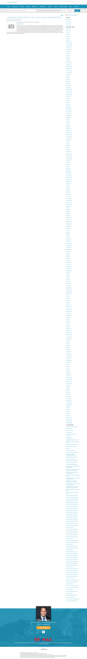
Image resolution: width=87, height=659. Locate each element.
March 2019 (68, 192)
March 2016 (68, 260)
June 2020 (68, 164)
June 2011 (68, 366)
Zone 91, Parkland (69, 593)
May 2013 (68, 322)
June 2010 (68, 388)
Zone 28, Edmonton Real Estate (72, 557)
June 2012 (68, 343)
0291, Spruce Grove (69, 430)
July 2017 (67, 230)
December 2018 (69, 198)
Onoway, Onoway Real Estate (71, 462)
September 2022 (69, 115)
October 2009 (68, 402)
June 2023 (68, 100)
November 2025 (69, 45)
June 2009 (68, 409)
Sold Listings (68, 24)
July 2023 (67, 98)
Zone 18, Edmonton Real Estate (72, 536)
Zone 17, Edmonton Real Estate (72, 534)
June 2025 (68, 55)
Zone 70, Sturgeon (69, 583)
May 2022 (68, 123)
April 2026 (68, 38)
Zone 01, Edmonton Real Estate (72, 506)
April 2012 (68, 347)
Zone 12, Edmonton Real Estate (72, 523)
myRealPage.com (44, 649)
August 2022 (68, 117)
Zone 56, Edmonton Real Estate (72, 570)
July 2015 (67, 273)
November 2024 (69, 68)
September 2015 (69, 270)
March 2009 (68, 415)
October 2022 (68, 113)
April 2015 (68, 279)
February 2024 (68, 85)
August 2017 (68, 228)
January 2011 (68, 375)
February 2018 (68, 217)
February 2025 (68, 62)
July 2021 (67, 141)
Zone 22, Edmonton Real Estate (72, 546)
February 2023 (68, 107)
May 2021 (68, 145)
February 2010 (68, 396)
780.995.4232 (46, 643)
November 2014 (69, 288)
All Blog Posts (68, 19)
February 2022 (68, 128)
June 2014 (68, 298)
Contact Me (42, 6)
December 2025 (69, 43)
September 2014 (69, 292)
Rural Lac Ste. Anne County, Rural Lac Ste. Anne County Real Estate (73, 470)
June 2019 (68, 187)
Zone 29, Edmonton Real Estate (72, 559)
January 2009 (68, 419)
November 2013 (69, 311)
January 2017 (68, 241)
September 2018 (69, 204)
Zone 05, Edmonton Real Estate (72, 514)
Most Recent (68, 28)
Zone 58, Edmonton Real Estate (72, 574)
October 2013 (68, 313)
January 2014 (68, 307)
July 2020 (67, 162)
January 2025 (68, 64)
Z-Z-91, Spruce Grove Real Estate (72, 504)
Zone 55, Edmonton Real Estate (72, 568)
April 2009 (68, 413)
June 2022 (68, 121)
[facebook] (43, 632)
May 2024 (68, 79)
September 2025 (69, 49)
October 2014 (68, 290)
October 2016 (68, 247)
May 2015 (68, 277)
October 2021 (68, 136)
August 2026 (68, 30)
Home (8, 6)
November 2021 (69, 134)
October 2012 (68, 336)
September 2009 (69, 403)
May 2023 (68, 102)
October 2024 (68, 70)
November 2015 (69, 266)
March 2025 (68, 60)
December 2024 (69, 66)
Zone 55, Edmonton (69, 566)
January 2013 (68, 330)
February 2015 (68, 283)
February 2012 (68, 351)
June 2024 (68, 77)
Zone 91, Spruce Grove (70, 597)
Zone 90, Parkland (69, 589)
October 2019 (68, 179)
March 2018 (68, 215)
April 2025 (68, 58)
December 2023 (69, 89)
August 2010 (68, 385)
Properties (15, 6)
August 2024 (68, 74)
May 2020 (68, 166)
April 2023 (68, 104)
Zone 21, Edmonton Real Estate (72, 542)
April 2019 (68, 190)
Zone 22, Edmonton (69, 544)
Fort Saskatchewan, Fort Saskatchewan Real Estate (71, 455)
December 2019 (69, 175)
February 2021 (68, 151)
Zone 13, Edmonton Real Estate (72, 525)
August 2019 (68, 183)
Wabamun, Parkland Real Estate (72, 500)
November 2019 (69, 177)
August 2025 (68, 51)
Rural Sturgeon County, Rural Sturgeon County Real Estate (71, 481)
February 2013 (68, 328)
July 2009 (67, 407)
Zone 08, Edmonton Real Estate (72, 519)
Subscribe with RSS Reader (72, 15)
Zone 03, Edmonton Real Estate (72, 510)
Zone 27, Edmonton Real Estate (72, 555)
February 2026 (68, 41)
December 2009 (69, 400)
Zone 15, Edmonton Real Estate (72, 531)
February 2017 (68, 239)
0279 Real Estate (69, 428)
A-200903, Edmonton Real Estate (72, 439)
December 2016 (69, 243)
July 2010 (67, 386)
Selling (27, 6)
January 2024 (68, 87)
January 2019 (68, 196)
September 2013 (69, 315)
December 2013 (69, 309)
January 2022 (68, 130)
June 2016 (68, 255)
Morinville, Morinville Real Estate (72, 460)
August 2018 (68, 205)
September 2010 (69, 383)
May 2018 (68, 211)
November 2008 (69, 422)
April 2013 (68, 324)
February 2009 (68, 417)
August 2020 (68, 160)
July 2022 (67, 119)
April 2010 (68, 392)
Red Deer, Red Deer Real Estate (72, 464)
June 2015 (68, 275)
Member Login (63, 6)
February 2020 (68, 172)
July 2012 (67, 341)
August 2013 (68, 317)
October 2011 (68, 358)
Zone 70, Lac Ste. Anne (70, 578)
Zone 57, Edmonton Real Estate (72, 572)
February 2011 (68, 373)
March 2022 (68, 126)
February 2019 (68, 194)
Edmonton (68, 448)
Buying (22, 6)
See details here (20, 23)
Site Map (76, 6)
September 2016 (69, 249)
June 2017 (68, 232)
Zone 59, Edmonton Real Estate (72, 576)
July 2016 (67, 253)
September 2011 (69, 360)
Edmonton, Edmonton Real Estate (72, 452)
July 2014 (67, 296)
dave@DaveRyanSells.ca (68, 642)
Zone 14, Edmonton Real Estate (72, 529)
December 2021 (69, 132)
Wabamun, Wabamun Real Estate (72, 502)
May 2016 (68, 256)
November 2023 (69, 90)
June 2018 (68, 209)
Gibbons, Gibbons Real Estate (71, 456)
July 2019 (67, 185)
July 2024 (67, 75)
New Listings (68, 21)
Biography (34, 6)
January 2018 (68, 219)
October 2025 (68, 47)
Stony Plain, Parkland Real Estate (72, 497)
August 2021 (68, 140)
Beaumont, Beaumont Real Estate (72, 444)
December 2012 (69, 332)
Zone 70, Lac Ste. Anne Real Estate (72, 580)
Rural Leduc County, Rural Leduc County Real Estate (72, 473)
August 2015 (68, 271)
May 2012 (68, 345)
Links (70, 6)
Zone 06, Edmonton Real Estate (72, 515)
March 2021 (68, 149)
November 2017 (69, 222)
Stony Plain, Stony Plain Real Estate (72, 499)
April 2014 (68, 302)
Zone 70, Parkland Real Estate (71, 581)
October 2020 (68, 156)
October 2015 (68, 268)
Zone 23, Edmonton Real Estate (72, 548)
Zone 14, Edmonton (69, 527)
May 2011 (68, 368)
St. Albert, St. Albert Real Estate (72, 495)
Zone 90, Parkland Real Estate (71, 591)
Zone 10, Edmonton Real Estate (72, 521)
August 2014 (68, 294)
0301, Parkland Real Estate (71, 434)
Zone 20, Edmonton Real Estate (72, 540)
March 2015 (68, 281)
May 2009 (68, 411)
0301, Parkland (68, 432)
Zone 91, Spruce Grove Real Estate (72, 598)
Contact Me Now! (43, 627)
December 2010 (69, 377)
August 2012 (68, 339)
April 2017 (68, 236)
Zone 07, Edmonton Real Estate (72, 517)
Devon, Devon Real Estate (71, 446)
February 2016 (68, 262)
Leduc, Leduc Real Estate (70, 458)
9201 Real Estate (69, 437)
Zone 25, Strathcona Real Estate (72, 553)
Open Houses (68, 23)
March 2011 (68, 371)
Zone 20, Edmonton (69, 538)
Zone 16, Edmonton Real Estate (72, 532)
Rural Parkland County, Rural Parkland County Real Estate (73, 478)
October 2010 (68, 381)
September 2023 (69, 94)
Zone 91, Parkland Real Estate (71, 595)
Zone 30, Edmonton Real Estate (72, 561)
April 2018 (68, 213)
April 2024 (68, 81)
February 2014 (68, 305)
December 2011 (69, 354)
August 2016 (68, 251)
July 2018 (67, 207)
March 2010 (68, 394)
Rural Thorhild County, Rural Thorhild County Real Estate (73, 484)
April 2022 (68, 124)
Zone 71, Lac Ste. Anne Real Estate (72, 585)
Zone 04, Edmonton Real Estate (72, 512)
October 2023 (68, 92)
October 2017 (68, 224)
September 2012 (69, 337)
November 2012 (69, 334)
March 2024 (68, 83)
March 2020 (68, 170)
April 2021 (68, 147)
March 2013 (68, 326)
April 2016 (68, 258)
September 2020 (69, 158)
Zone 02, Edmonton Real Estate (72, 508)
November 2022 (69, 111)
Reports (50, 6)
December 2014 (69, 287)
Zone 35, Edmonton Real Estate (72, 563)
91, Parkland (68, 436)
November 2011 (69, 356)
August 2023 (68, 96)
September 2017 (69, 226)
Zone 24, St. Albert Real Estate (71, 551)
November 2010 (69, 379)
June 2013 (68, 320)
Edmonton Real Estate (70, 450)
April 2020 (68, 168)
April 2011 (68, 370)
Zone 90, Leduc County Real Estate (72, 587)
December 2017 (69, 221)
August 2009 (68, 405)
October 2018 (68, 202)
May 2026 (68, 36)
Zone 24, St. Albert (69, 549)
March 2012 (68, 349)
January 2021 (68, 153)
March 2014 (68, 304)
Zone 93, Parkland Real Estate (71, 600)
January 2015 (68, 285)
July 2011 (67, 364)
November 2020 (69, 155)
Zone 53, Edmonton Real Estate (72, 565)
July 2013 (67, 319)
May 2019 (68, 189)
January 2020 (68, 173)
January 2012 (68, 353)
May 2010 (68, 390)
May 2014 (68, 300)
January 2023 (68, 109)
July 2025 (67, 53)
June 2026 (68, 34)
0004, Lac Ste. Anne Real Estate (72, 426)
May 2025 (68, 57)
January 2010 (68, 398)
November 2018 (69, 200)
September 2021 (69, 138)
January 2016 (68, 264)
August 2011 (68, 362)
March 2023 (68, 106)
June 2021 (68, 143)
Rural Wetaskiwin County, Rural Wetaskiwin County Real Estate (72, 487)
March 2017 (68, 238)
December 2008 (69, 420)
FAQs (55, 6)
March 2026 (68, 40)
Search (77, 10)
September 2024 (69, 72)
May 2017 (68, 234)
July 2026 (67, 32)
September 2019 (69, 181)
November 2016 (69, 245)
